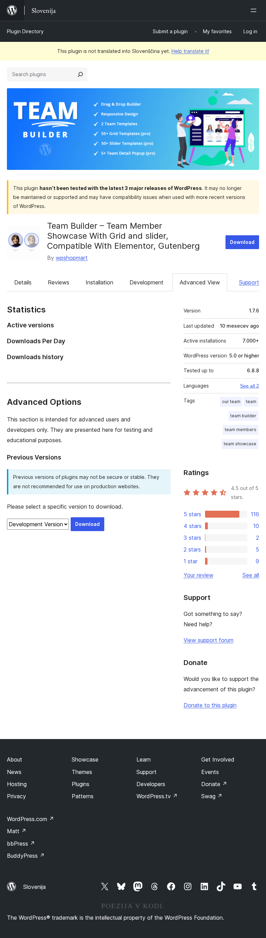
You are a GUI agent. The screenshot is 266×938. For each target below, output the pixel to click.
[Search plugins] (80, 74)
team (251, 401)
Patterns (83, 796)
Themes (82, 771)
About (14, 759)
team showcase (240, 443)
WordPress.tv (157, 796)
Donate (214, 784)
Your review (198, 575)
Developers (150, 784)
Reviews (58, 282)
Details (23, 282)
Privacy (16, 796)
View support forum (208, 640)
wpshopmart (72, 257)
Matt (16, 831)
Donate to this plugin (210, 705)
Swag (211, 796)
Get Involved (217, 759)
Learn (143, 759)
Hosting (17, 784)
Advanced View (200, 282)
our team (231, 401)
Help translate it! (190, 51)
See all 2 (249, 386)
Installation (99, 282)
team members (240, 429)
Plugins (80, 784)
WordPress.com (30, 819)
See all (250, 575)
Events (210, 771)
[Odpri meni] (255, 10)
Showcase (85, 759)
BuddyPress (26, 855)
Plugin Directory (25, 31)
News (14, 771)
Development (146, 282)
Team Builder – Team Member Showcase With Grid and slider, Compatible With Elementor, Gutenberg (123, 236)
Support (249, 282)
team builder (243, 415)
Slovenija (34, 886)
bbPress (21, 843)
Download (242, 242)
